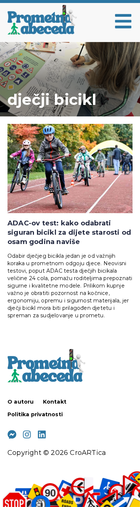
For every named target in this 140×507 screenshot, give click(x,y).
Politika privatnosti (35, 414)
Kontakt (54, 401)
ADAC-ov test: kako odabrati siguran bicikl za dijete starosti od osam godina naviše (69, 232)
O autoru (20, 401)
